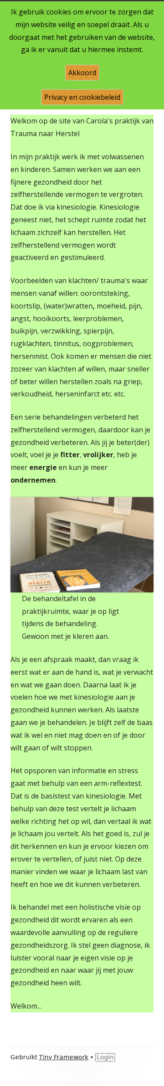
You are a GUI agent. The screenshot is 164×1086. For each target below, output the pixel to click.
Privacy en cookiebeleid (82, 97)
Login (105, 1057)
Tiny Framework (63, 1057)
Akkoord (82, 72)
